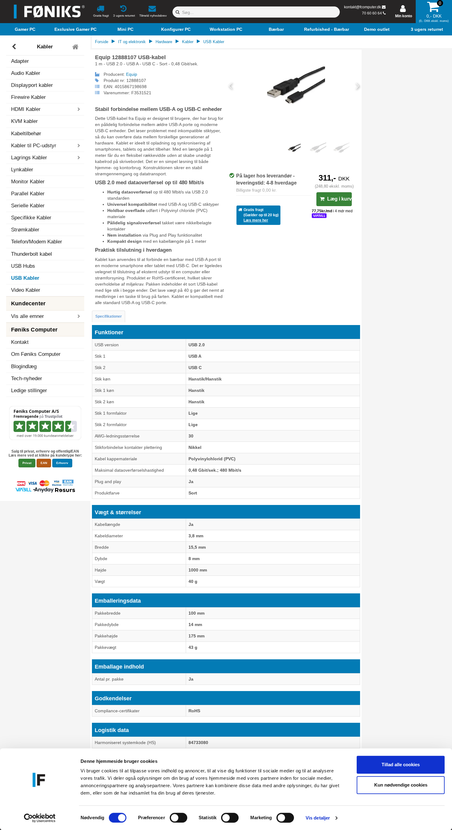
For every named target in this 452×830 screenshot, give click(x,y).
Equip (131, 74)
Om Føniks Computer (36, 354)
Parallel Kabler (28, 194)
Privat (26, 463)
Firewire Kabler (28, 97)
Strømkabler (25, 230)
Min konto (403, 16)
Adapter (20, 61)
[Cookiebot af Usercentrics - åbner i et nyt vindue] (40, 818)
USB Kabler (25, 278)
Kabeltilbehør (26, 133)
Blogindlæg (24, 366)
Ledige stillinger (29, 390)
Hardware (164, 41)
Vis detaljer (318, 817)
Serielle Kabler (28, 206)
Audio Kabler (25, 73)
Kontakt (20, 342)
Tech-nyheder (26, 378)
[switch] (178, 818)
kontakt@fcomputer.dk (362, 7)
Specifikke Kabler (31, 218)
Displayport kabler (32, 85)
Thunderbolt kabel (31, 254)
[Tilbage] (15, 47)
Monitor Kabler (28, 182)
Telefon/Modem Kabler (36, 242)
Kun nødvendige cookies (400, 784)
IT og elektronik (132, 41)
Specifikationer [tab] (108, 316)
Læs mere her (256, 220)
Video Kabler (25, 290)
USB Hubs (23, 266)
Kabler (45, 47)
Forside (101, 41)
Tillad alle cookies (401, 764)
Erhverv (62, 463)
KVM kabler (24, 121)
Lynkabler (22, 170)
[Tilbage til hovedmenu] (76, 47)
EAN (44, 463)
